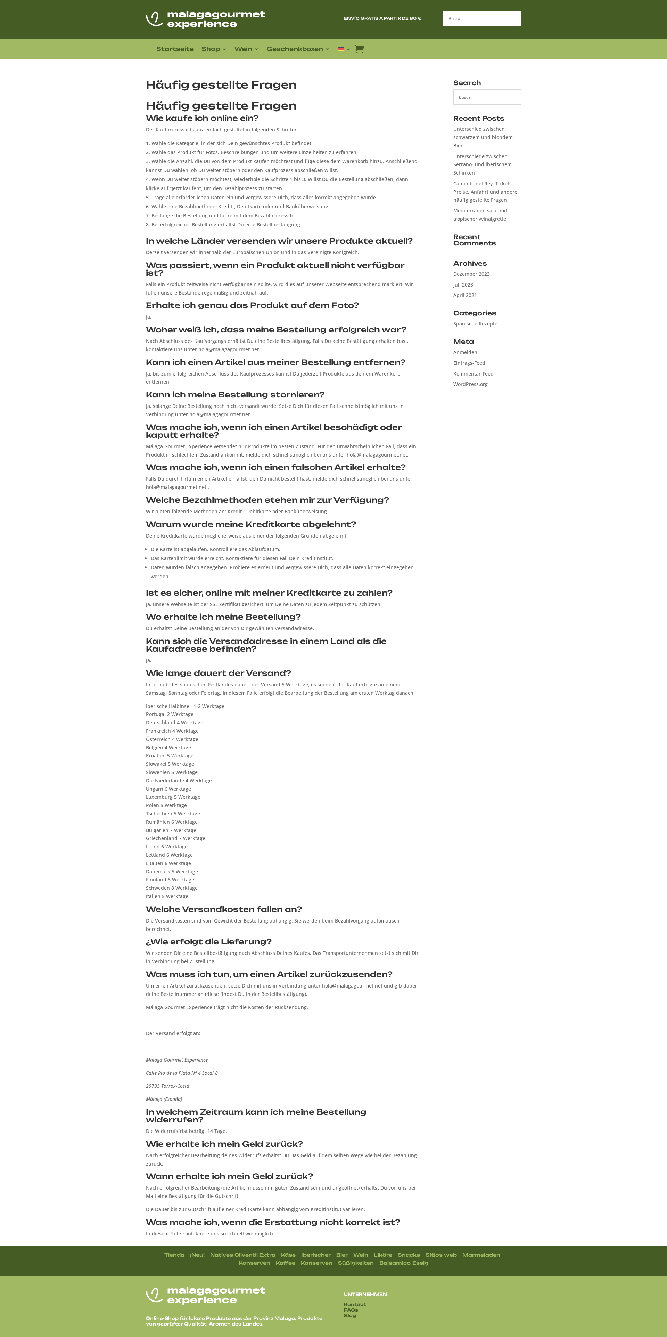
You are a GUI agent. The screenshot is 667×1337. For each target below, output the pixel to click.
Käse (288, 1255)
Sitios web (441, 1255)
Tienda (174, 1255)
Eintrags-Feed (469, 363)
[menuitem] (344, 50)
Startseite (175, 50)
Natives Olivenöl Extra (242, 1255)
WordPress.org (470, 384)
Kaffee (285, 1263)
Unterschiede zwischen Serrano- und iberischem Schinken (482, 164)
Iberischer (316, 1255)
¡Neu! (197, 1255)
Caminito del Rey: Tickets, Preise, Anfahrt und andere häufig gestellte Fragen (485, 191)
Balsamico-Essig (403, 1263)
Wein (243, 50)
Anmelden (465, 352)
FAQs (351, 1310)
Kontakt (355, 1304)
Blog (350, 1315)
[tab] (284, 120)
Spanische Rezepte (475, 323)
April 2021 (465, 295)
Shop (210, 50)
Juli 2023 (463, 284)
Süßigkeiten (356, 1263)
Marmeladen (481, 1255)
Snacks (409, 1255)
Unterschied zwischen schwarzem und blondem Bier (483, 137)
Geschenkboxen (295, 50)
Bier (342, 1255)
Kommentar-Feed (473, 373)
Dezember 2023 (471, 274)
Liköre (383, 1255)
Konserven (254, 1263)
